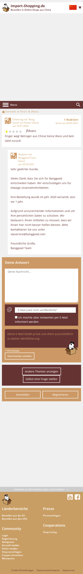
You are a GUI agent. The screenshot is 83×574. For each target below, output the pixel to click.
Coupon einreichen (12, 555)
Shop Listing (50, 532)
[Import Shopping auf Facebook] (77, 498)
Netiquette (8, 542)
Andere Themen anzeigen (41, 371)
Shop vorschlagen (12, 552)
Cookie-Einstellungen (22, 570)
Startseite (10, 111)
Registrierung (9, 538)
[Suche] (78, 105)
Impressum (69, 570)
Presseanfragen (52, 515)
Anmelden (22, 394)
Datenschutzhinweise (48, 570)
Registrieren (60, 394)
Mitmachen (8, 558)
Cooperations (54, 525)
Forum (23, 111)
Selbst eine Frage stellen (41, 379)
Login (5, 535)
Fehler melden (10, 548)
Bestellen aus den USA (14, 518)
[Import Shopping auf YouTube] (70, 498)
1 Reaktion (71, 119)
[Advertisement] (41, 57)
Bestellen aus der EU (13, 515)
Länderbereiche (15, 508)
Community (11, 528)
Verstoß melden (10, 545)
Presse (48, 508)
